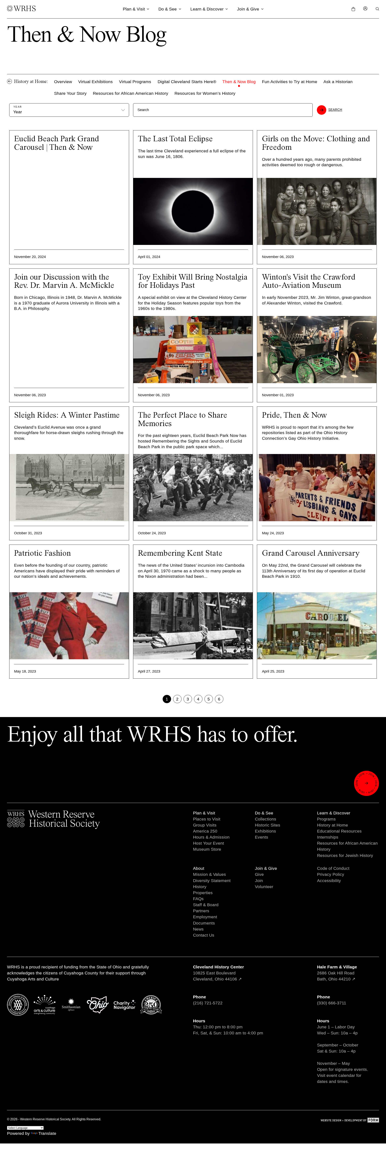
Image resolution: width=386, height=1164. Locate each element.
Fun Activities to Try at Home (289, 81)
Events (261, 837)
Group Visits (205, 825)
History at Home (332, 825)
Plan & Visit (134, 9)
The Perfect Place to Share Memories (182, 419)
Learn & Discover (207, 9)
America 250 (205, 831)
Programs (326, 819)
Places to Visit (206, 819)
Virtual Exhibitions (95, 81)
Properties (203, 892)
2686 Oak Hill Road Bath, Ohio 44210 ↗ (337, 973)
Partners (201, 910)
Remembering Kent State (180, 553)
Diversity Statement (212, 880)
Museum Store (207, 849)
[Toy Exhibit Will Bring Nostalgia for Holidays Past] (193, 349)
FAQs (198, 898)
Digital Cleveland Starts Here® (187, 81)
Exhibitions (265, 831)
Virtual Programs (135, 81)
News (198, 929)
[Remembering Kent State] (193, 625)
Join (259, 880)
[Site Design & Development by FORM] (350, 1120)
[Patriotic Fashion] (69, 625)
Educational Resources (339, 831)
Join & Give (248, 9)
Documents (204, 923)
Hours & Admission (211, 837)
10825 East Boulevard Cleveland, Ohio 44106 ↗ (218, 973)
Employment (205, 916)
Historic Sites (267, 825)
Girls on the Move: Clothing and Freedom (316, 143)
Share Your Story (70, 93)
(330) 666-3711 (331, 1003)
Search (335, 109)
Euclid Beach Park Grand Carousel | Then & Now (56, 143)
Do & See (167, 9)
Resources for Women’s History (205, 93)
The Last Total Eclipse (175, 139)
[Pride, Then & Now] (316, 487)
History (199, 886)
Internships (327, 837)
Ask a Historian (338, 81)
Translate (47, 1133)
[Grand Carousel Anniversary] (316, 625)
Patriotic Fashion (42, 553)
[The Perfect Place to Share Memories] (193, 487)
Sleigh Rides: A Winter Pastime (67, 415)
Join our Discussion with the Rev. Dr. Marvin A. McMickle (64, 281)
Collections (265, 819)
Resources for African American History (130, 93)
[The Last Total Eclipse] (193, 211)
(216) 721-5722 (208, 1003)
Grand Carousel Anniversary (310, 553)
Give (259, 874)
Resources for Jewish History (345, 855)
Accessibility (329, 880)
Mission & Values (209, 874)
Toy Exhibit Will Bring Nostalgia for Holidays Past (192, 281)
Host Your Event (208, 843)
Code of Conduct (333, 868)
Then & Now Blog (239, 81)
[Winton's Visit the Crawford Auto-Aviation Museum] (316, 349)
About (198, 868)
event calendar (340, 1075)
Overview (63, 81)
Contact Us (203, 935)
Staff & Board (206, 904)
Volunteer (264, 886)
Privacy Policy (330, 874)
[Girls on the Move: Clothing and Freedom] (316, 211)
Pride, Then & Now (294, 415)
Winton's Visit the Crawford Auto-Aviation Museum (308, 281)
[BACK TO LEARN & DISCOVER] (9, 81)
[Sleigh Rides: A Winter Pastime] (69, 487)
